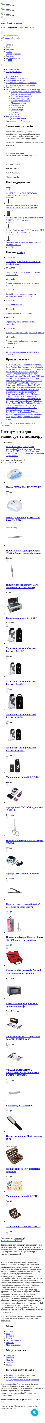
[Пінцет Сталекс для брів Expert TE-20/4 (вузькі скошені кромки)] (15, 545)
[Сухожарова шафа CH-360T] (15, 613)
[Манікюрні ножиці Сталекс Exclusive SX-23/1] (15, 677)
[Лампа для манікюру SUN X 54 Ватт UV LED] (15, 513)
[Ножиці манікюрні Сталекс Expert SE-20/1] (15, 836)
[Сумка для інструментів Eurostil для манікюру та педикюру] (15, 965)
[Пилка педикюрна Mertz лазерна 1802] (15, 1131)
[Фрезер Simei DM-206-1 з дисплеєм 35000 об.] (15, 802)
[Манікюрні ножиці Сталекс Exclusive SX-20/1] (15, 710)
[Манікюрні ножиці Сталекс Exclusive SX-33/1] (15, 643)
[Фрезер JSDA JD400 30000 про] (15, 869)
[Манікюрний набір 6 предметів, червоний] (15, 1164)
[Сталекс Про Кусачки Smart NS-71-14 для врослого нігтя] (15, 899)
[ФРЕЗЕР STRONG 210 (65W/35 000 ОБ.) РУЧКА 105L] (15, 1032)
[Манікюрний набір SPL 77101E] (15, 1191)
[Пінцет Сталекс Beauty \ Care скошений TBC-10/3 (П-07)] (12, 580)
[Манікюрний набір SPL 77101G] (15, 1221)
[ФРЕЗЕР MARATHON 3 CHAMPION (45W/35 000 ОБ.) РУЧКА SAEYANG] (15, 1065)
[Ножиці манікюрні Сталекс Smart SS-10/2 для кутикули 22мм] (15, 932)
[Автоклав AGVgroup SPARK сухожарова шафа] (15, 999)
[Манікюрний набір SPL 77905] (15, 772)
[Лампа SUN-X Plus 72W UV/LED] (15, 482)
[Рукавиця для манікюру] (15, 1101)
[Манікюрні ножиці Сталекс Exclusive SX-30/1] (15, 743)
